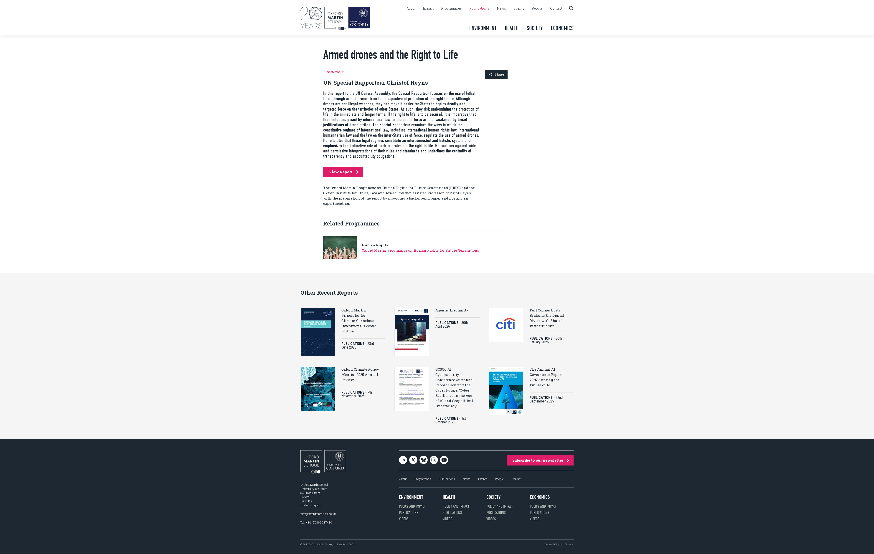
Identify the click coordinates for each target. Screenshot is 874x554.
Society (535, 28)
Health (511, 28)
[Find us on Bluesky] (423, 460)
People (537, 8)
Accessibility (552, 544)
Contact (556, 8)
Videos (404, 519)
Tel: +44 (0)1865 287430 (316, 522)
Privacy (569, 544)
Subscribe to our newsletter (537, 460)
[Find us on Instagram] (434, 460)
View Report (341, 171)
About (411, 8)
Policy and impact (412, 506)
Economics (562, 28)
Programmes (451, 8)
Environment (483, 28)
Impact (428, 8)
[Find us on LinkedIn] (403, 460)
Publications (479, 8)
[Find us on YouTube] (444, 460)
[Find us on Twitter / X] (413, 460)
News (501, 8)
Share (499, 74)
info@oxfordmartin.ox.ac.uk (318, 514)
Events (518, 8)
